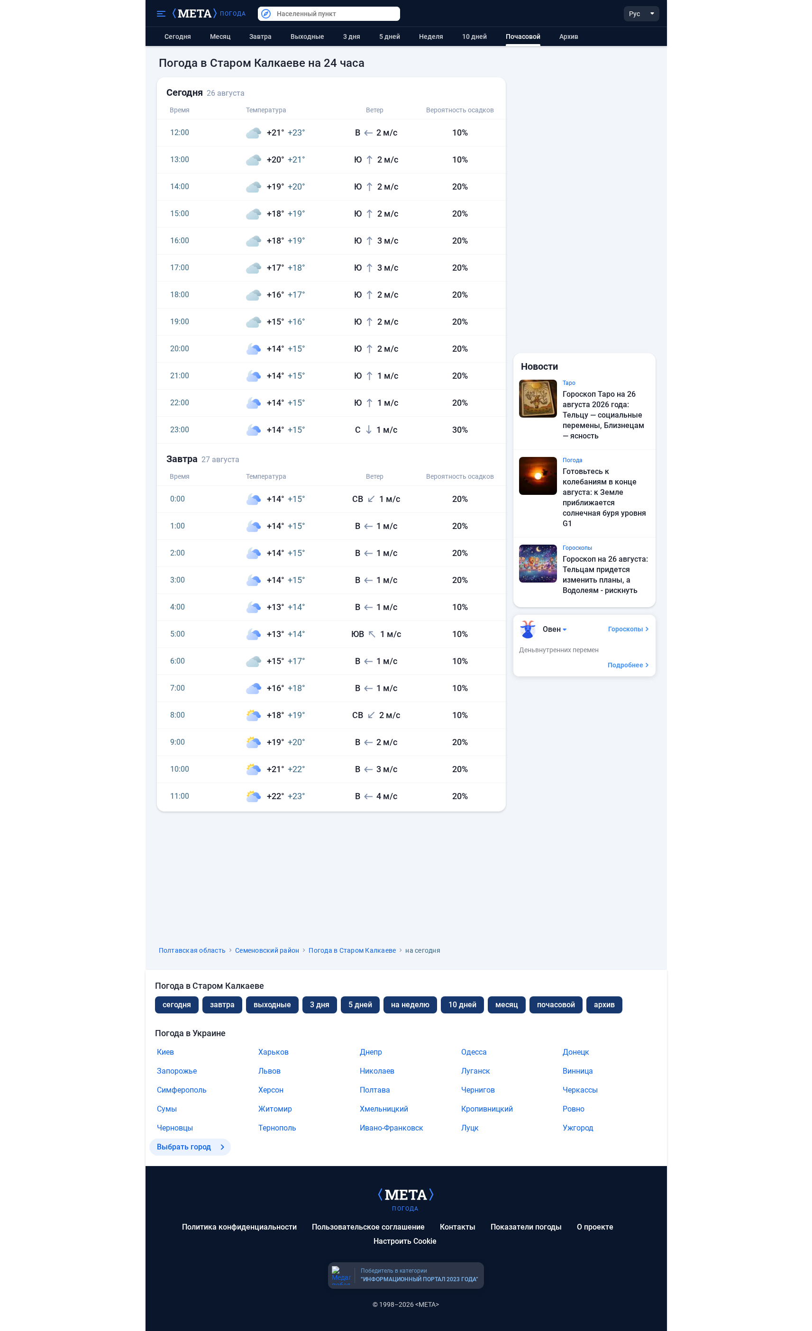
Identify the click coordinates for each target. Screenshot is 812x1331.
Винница (578, 1071)
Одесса (474, 1052)
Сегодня (177, 36)
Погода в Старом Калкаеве (352, 950)
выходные (307, 36)
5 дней (389, 36)
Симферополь (182, 1089)
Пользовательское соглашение (368, 1226)
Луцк (470, 1127)
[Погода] (405, 1194)
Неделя (431, 36)
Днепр (371, 1052)
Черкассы (580, 1089)
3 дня (351, 36)
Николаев (377, 1071)
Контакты (457, 1226)
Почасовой (556, 1004)
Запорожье (177, 1071)
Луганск (475, 1071)
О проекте (595, 1226)
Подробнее (625, 665)
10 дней (474, 36)
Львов (269, 1071)
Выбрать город (184, 1146)
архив (568, 36)
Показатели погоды (526, 1226)
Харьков (273, 1052)
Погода (233, 13)
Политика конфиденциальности (239, 1226)
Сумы (167, 1108)
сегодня (177, 1004)
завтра (222, 1004)
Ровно (573, 1108)
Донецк (576, 1052)
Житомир (275, 1108)
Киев (165, 1052)
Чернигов (478, 1089)
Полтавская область (192, 950)
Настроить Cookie (405, 1241)
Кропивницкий (487, 1108)
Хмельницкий (384, 1108)
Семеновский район (267, 950)
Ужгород (578, 1127)
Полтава (375, 1089)
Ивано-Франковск (391, 1127)
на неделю (410, 1004)
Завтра (260, 36)
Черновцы (175, 1127)
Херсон (270, 1089)
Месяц (220, 36)
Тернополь (277, 1127)
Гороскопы (625, 629)
